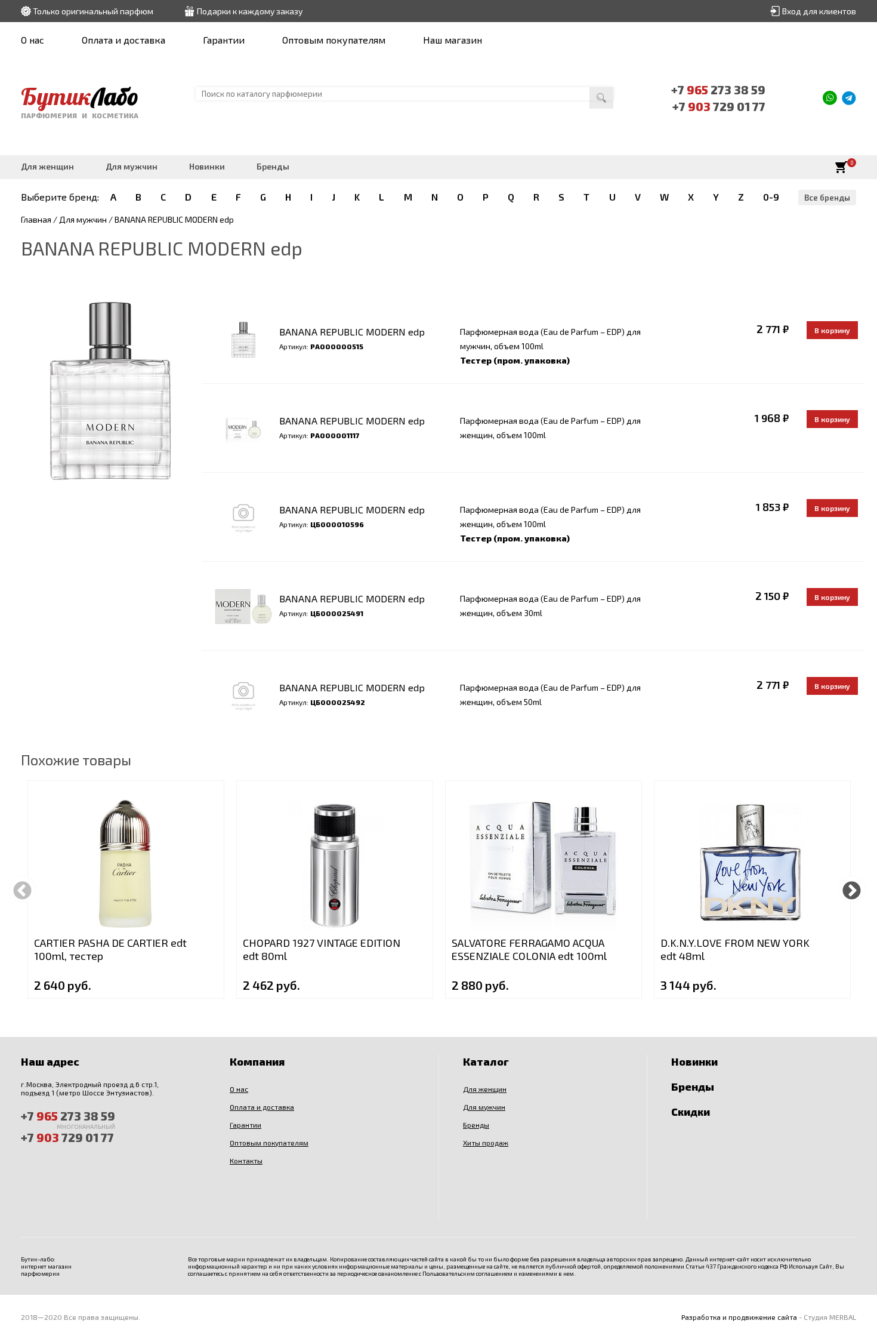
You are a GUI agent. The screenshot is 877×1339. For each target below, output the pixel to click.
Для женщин (47, 166)
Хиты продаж (485, 1142)
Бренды (273, 166)
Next (851, 889)
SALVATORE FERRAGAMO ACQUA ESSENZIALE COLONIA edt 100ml (529, 949)
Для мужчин (132, 166)
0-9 (771, 196)
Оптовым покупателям (333, 39)
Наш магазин (452, 39)
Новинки (207, 166)
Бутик (79, 96)
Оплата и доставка (123, 39)
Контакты (246, 1160)
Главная (36, 219)
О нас (32, 39)
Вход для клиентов (819, 11)
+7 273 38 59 (718, 89)
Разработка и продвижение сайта (739, 1317)
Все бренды (827, 197)
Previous (22, 889)
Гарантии (224, 39)
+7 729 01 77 (718, 106)
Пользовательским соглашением (467, 1273)
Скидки (690, 1111)
